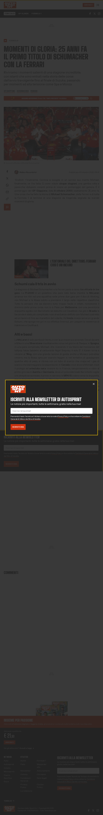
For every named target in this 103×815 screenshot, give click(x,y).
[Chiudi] (94, 384)
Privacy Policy (63, 416)
